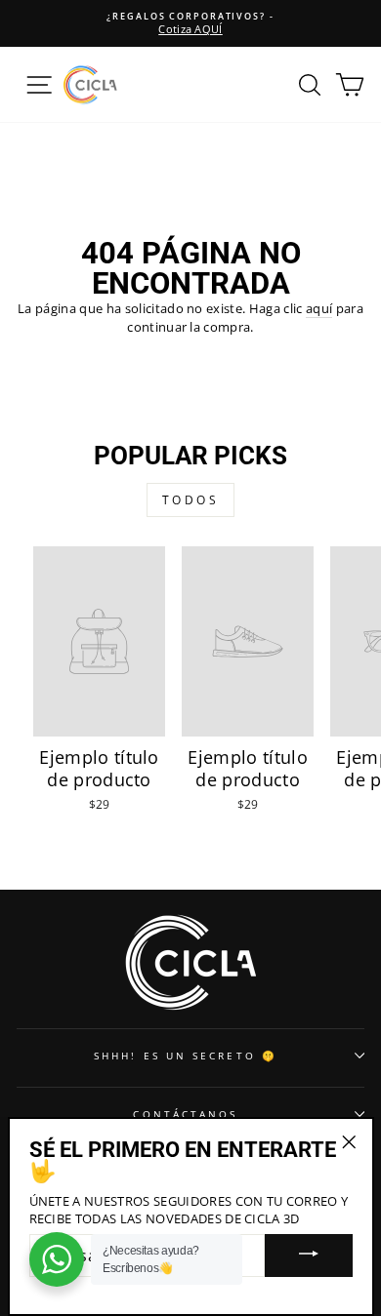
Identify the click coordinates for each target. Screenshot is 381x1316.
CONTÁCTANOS (185, 1114)
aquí (319, 308)
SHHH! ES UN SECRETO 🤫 (185, 1055)
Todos (191, 500)
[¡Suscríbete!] (309, 1255)
